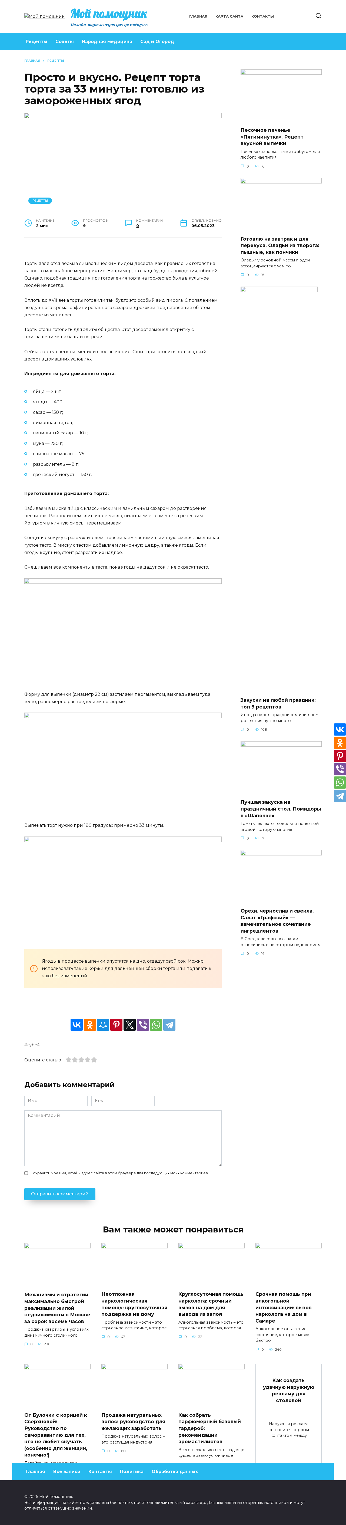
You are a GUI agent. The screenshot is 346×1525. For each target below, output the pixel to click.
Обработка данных (175, 1471)
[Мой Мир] (103, 1025)
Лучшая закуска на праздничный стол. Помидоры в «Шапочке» (281, 808)
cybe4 (33, 1044)
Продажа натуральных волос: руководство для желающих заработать (133, 1421)
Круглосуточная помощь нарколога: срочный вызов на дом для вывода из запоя (211, 1304)
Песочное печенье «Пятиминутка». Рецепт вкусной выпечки (272, 136)
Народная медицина (107, 41)
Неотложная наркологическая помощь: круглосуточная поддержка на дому (134, 1304)
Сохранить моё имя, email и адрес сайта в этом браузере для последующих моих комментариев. (120, 1173)
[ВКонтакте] (77, 1025)
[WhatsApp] (156, 1025)
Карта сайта (229, 16)
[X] (130, 1025)
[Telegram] (169, 1025)
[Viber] (143, 1025)
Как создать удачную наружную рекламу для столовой (288, 1390)
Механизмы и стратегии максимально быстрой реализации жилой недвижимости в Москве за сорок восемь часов (57, 1308)
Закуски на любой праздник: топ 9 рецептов (278, 703)
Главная (198, 16)
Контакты (262, 16)
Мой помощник (108, 13)
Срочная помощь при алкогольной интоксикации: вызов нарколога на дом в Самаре (283, 1307)
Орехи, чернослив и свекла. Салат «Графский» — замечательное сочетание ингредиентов (277, 921)
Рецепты (36, 41)
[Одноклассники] (90, 1025)
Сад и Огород (157, 41)
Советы (64, 41)
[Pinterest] (116, 1025)
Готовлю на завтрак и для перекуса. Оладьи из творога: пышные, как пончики (280, 245)
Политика (132, 1471)
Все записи (66, 1471)
